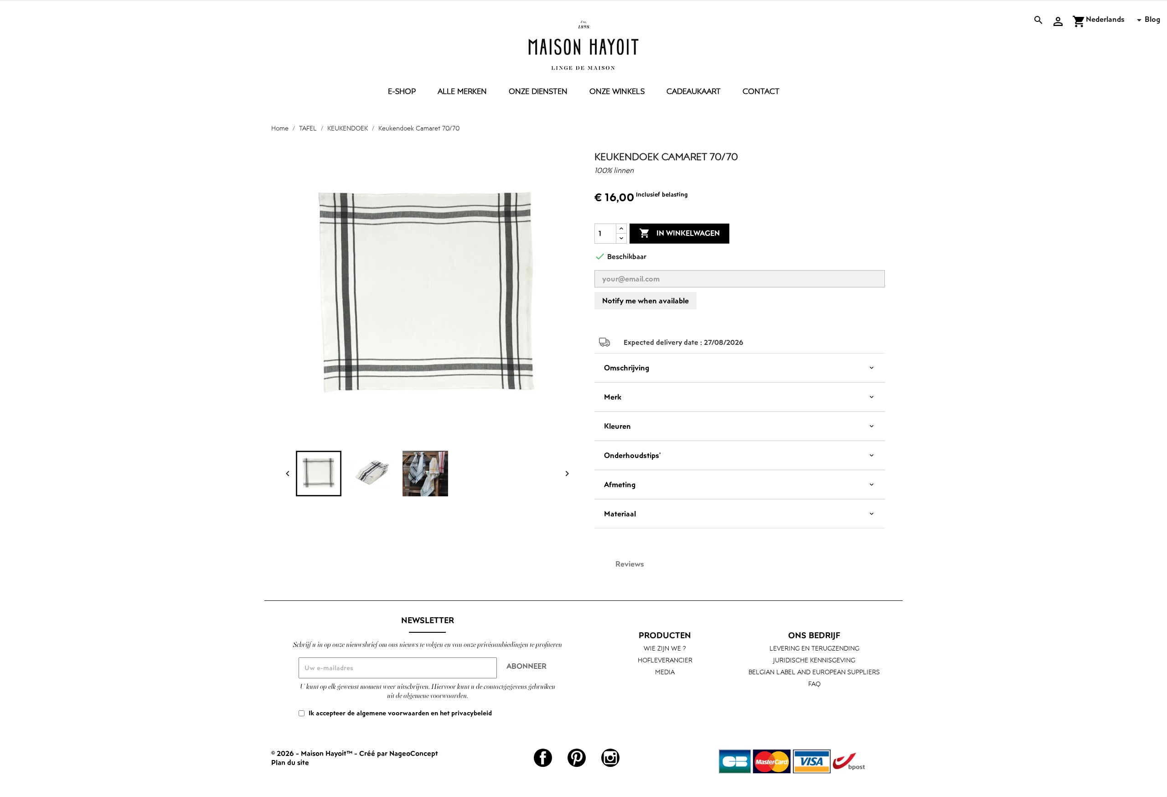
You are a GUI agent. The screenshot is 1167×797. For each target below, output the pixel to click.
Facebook (543, 758)
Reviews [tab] (629, 564)
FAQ (814, 684)
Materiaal (620, 514)
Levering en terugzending (814, 648)
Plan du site (290, 762)
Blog (1152, 19)
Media (665, 672)
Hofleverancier (665, 660)
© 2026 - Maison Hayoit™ (312, 753)
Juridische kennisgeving (814, 660)
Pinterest (577, 758)
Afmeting (619, 484)
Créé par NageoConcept (398, 753)
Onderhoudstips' (632, 455)
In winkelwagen (679, 233)
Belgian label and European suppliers (814, 672)
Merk (612, 397)
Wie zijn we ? (665, 648)
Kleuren (617, 426)
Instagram (610, 758)
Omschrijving (626, 368)
